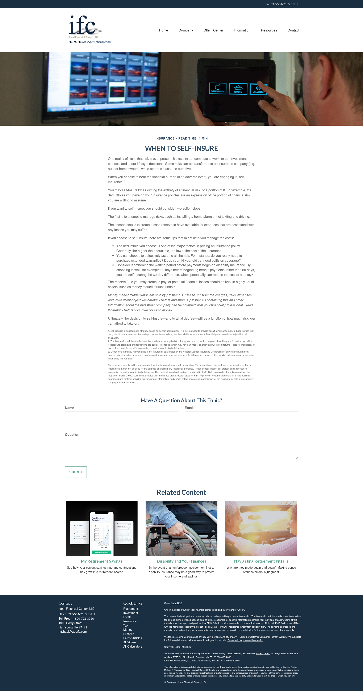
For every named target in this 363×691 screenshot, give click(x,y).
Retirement (130, 608)
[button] (185, 30)
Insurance (130, 621)
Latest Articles (132, 638)
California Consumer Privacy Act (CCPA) (270, 636)
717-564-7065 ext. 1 (284, 4)
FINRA (259, 653)
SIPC (267, 653)
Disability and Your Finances (181, 561)
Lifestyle (128, 634)
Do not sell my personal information (245, 640)
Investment (130, 613)
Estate (127, 617)
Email (189, 407)
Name (69, 407)
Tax (125, 625)
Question (72, 434)
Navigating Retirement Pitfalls (261, 561)
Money (127, 629)
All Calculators (132, 646)
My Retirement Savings (101, 561)
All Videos (129, 642)
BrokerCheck (237, 609)
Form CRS (176, 603)
